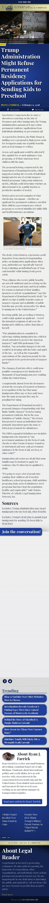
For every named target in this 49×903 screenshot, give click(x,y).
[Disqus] (24, 572)
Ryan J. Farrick (10, 105)
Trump (8, 837)
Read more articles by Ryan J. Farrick (22, 801)
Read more (7, 894)
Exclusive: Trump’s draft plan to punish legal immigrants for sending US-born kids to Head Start (24, 520)
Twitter (29, 2)
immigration (4, 837)
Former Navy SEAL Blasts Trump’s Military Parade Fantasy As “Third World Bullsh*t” (33, 822)
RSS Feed (20, 2)
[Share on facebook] (4, 681)
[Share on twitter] (9, 681)
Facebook (25, 2)
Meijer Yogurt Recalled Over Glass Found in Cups (9, 819)
